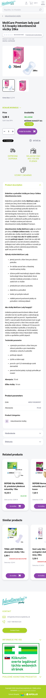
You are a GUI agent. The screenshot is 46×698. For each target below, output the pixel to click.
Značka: (8, 41)
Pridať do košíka (25, 131)
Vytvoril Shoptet (13, 694)
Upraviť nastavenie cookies (27, 690)
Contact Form (14, 630)
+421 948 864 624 (14, 622)
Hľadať (40, 10)
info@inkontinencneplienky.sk (18, 617)
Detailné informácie (10, 107)
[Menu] (43, 3)
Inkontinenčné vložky (18, 421)
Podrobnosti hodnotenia (34, 35)
